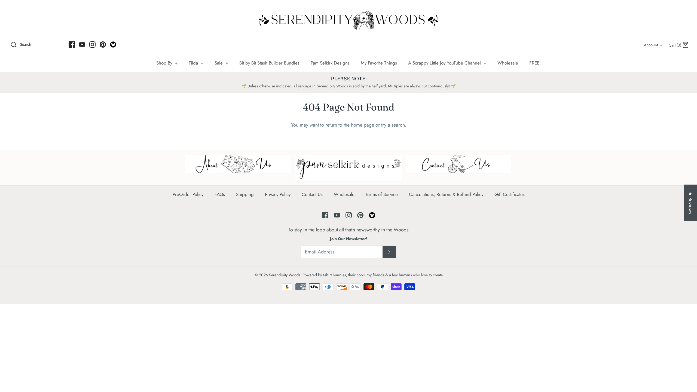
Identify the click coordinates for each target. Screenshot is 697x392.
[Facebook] (72, 44)
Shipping (245, 194)
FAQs (220, 194)
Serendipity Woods (284, 275)
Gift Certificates (509, 194)
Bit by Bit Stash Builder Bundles (269, 63)
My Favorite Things (379, 63)
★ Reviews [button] (690, 203)
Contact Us (312, 194)
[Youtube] (82, 44)
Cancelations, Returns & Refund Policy (446, 194)
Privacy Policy (278, 194)
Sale (221, 63)
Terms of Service (382, 194)
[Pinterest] (103, 44)
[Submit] (389, 252)
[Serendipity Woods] (348, 19)
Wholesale (507, 63)
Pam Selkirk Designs (330, 63)
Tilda (196, 63)
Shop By (167, 63)
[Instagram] (92, 44)
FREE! (535, 63)
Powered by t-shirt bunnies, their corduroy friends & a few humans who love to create (372, 275)
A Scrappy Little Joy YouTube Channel (447, 63)
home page (362, 124)
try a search (393, 124)
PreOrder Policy (188, 194)
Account (651, 45)
